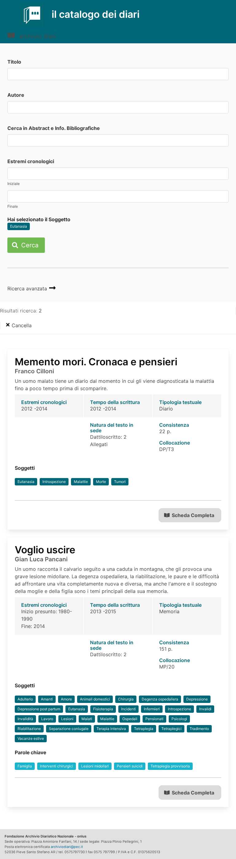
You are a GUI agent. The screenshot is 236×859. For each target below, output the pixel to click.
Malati (86, 718)
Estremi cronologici (30, 161)
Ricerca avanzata (28, 288)
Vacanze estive (31, 738)
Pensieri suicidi (130, 766)
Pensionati (154, 718)
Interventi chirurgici (56, 766)
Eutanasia (18, 226)
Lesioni (67, 718)
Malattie (81, 481)
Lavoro (47, 718)
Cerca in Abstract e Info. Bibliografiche (53, 128)
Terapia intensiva (111, 728)
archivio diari (36, 36)
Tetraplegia (143, 728)
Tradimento (199, 728)
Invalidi (205, 709)
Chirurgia (126, 699)
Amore (66, 699)
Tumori (120, 481)
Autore (15, 95)
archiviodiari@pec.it (67, 847)
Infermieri (152, 709)
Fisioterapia (103, 709)
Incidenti (128, 709)
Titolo (14, 62)
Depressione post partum (39, 709)
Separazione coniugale (68, 728)
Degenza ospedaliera (160, 699)
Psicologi (179, 718)
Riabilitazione (29, 728)
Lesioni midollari (95, 766)
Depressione (197, 699)
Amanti (47, 699)
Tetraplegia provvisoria (170, 766)
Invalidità (25, 718)
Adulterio (25, 699)
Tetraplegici (171, 728)
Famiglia (25, 766)
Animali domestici (95, 699)
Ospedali (129, 718)
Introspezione (54, 481)
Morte (101, 481)
